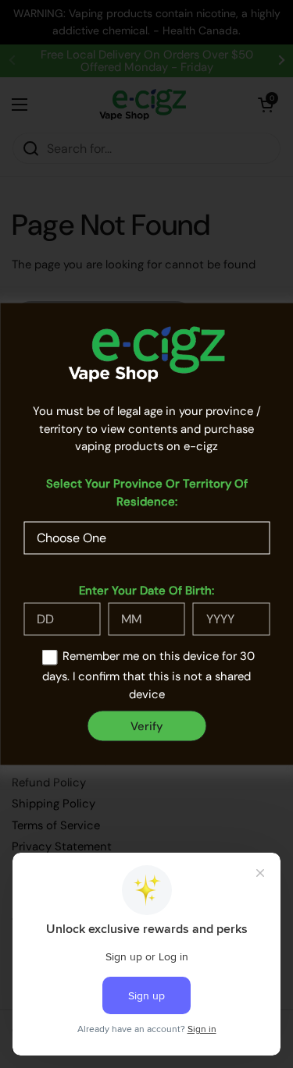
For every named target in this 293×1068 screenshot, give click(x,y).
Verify (146, 725)
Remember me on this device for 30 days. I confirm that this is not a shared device (148, 675)
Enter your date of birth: (146, 590)
